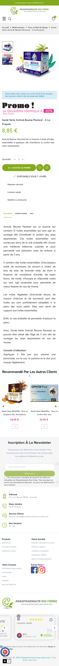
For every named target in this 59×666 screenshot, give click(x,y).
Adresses (5, 580)
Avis (31, 213)
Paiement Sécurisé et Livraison (43, 543)
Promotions (6, 543)
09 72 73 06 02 (15, 507)
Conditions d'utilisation (40, 551)
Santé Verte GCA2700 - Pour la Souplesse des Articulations (15, 413)
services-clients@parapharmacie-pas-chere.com (28, 516)
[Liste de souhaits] (39, 167)
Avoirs (4, 576)
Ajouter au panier (21, 168)
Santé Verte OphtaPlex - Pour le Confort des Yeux (44, 413)
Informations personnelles (11, 568)
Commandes (6, 572)
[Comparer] (46, 167)
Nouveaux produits (9, 547)
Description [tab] (7, 213)
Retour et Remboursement (41, 559)
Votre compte (9, 564)
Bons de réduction (9, 584)
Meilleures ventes (9, 551)
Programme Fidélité (39, 555)
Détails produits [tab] (21, 213)
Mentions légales (38, 547)
